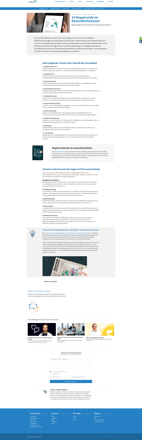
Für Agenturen (33, 423)
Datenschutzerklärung (99, 419)
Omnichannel (66, 8)
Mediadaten (100, 1)
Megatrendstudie (59, 151)
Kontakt (110, 1)
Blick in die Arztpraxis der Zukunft (94, 337)
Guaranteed (33, 416)
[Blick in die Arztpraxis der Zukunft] (100, 329)
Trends (99, 8)
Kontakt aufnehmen (34, 425)
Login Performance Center (36, 427)
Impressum (96, 416)
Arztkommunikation (55, 8)
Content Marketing (76, 8)
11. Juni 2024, (75, 14)
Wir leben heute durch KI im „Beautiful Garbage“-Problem (40, 338)
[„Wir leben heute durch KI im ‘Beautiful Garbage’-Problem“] (42, 329)
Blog (53, 419)
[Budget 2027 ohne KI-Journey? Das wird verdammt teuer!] (71, 329)
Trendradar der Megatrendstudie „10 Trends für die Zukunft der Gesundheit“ (68, 233)
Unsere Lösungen (60, 1)
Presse (74, 419)
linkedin (112, 436)
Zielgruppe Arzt (43, 8)
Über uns (75, 416)
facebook (100, 436)
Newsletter (54, 421)
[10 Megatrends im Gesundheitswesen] (48, 23)
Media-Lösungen (34, 418)
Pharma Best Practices (89, 8)
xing (108, 436)
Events (80, 1)
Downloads (89, 1)
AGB (95, 418)
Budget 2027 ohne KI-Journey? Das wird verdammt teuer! (70, 338)
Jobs (74, 418)
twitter (104, 436)
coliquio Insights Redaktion (89, 14)
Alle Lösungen (33, 421)
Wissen (72, 1)
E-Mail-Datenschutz (98, 421)
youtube (95, 436)
